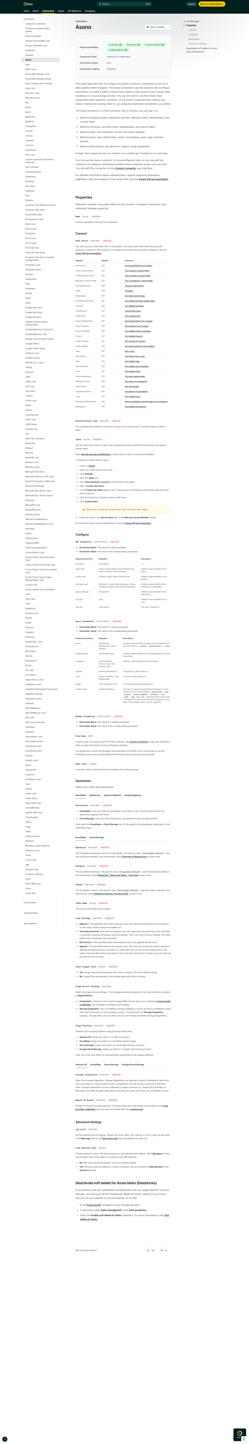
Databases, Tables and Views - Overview (118, 875)
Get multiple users (132, 396)
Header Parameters (85, 716)
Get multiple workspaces (135, 406)
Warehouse (81, 847)
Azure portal (94, 1204)
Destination (194, 39)
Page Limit (81, 764)
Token (78, 439)
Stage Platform (84, 1025)
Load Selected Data (86, 1148)
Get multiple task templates (137, 366)
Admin (36, 11)
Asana (91, 466)
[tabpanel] (123, 958)
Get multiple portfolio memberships (140, 301)
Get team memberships (135, 296)
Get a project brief (132, 316)
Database (80, 866)
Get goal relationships (134, 286)
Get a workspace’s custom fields (139, 281)
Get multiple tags (132, 361)
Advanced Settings (198, 43)
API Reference (74, 11)
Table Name (81, 903)
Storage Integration (86, 1074)
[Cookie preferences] (4, 1439)
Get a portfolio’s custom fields (137, 276)
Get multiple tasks (132, 371)
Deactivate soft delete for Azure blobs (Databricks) (201, 50)
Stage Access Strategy (88, 986)
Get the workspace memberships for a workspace (146, 401)
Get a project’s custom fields (137, 271)
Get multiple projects (134, 336)
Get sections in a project (135, 341)
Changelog (90, 11)
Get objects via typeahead (136, 391)
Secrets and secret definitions (96, 454)
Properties (191, 25)
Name (78, 216)
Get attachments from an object (138, 266)
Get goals (129, 291)
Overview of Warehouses (134, 856)
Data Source (82, 241)
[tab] (81, 795)
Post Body (81, 736)
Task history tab (110, 1138)
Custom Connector (125, 168)
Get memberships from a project (139, 321)
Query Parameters (85, 621)
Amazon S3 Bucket (85, 1100)
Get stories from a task (135, 356)
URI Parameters (84, 542)
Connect (193, 30)
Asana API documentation (153, 179)
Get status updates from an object (139, 346)
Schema (79, 884)
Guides (61, 11)
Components (48, 11)
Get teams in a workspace (136, 381)
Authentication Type (86, 421)
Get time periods (132, 386)
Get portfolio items (133, 311)
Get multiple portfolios (134, 306)
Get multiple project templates (138, 331)
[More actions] (168, 27)
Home (26, 11)
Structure (157, 1153)
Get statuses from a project (137, 326)
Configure (193, 34)
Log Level (81, 1129)
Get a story (129, 351)
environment (136, 1109)
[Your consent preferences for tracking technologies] (244, 1439)
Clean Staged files (86, 966)
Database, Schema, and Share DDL (111, 893)
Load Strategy (83, 918)
